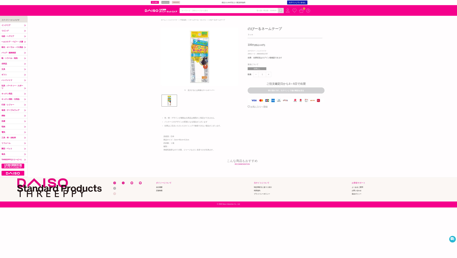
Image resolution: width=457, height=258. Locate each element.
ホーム (163, 20)
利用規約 (257, 190)
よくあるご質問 (357, 187)
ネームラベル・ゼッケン (197, 20)
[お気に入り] (294, 10)
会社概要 (159, 187)
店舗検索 (159, 190)
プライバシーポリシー (262, 194)
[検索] (281, 10)
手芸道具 (183, 20)
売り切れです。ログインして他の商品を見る (286, 90)
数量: (250, 74)
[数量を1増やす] (268, 74)
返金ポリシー (356, 194)
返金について (253, 64)
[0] (301, 10)
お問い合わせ (356, 190)
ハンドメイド (172, 20)
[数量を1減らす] (255, 74)
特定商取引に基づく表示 (263, 187)
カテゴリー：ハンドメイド (257, 51)
